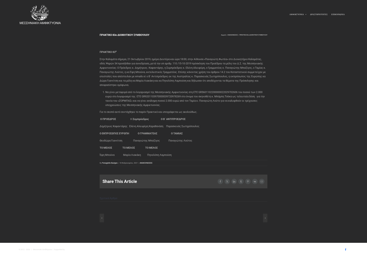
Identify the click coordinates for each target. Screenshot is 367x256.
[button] (102, 218)
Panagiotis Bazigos (110, 163)
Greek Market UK (72, 249)
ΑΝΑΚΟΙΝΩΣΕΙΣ (146, 163)
